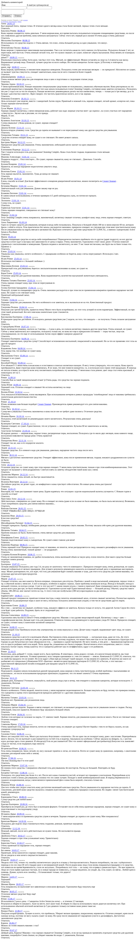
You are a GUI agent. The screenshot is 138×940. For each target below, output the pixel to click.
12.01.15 (11, 489)
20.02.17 (22, 836)
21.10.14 (11, 402)
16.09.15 (25, 615)
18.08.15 (19, 596)
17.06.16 (12, 758)
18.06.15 (31, 554)
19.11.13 (24, 135)
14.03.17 (13, 877)
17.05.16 (22, 724)
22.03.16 (24, 688)
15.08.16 (24, 773)
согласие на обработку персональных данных (14, 20)
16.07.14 (25, 326)
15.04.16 (22, 705)
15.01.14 (26, 157)
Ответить (5, 28)
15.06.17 (12, 899)
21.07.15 (12, 579)
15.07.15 (16, 564)
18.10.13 (20, 84)
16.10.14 (16, 409)
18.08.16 (23, 797)
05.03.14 (12, 237)
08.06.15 (24, 545)
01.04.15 (29, 523)
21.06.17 (19, 911)
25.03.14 (12, 251)
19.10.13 (25, 120)
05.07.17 (13, 930)
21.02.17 (21, 843)
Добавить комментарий (12, 2)
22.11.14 (23, 440)
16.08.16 (20, 785)
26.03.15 (20, 516)
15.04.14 (32, 288)
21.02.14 (13, 215)
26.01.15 (22, 508)
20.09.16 (21, 814)
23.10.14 (26, 431)
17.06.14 (27, 317)
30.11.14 (13, 455)
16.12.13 (22, 142)
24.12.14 (11, 465)
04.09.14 (25, 339)
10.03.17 (16, 850)
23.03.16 (23, 697)
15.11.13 (20, 128)
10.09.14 (17, 385)
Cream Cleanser (109, 181)
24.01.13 (11, 23)
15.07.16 (24, 765)
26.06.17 (13, 923)
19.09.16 (24, 804)
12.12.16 (16, 828)
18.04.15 (23, 530)
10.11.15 (13, 678)
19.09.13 (21, 77)
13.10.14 (19, 392)
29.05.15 (24, 537)
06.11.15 (14, 668)
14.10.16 (22, 821)
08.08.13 (21, 31)
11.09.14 (11, 377)
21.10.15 (16, 634)
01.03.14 (23, 222)
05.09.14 (24, 356)
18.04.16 (21, 714)
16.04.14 (23, 307)
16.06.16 (21, 734)
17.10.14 (25, 423)
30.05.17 (20, 884)
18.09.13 (14, 57)
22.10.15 (11, 651)
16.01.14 (18, 179)
